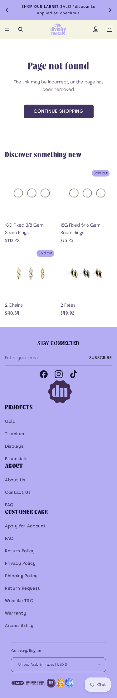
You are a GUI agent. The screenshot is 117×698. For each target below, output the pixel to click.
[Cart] (109, 29)
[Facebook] (44, 374)
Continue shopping (59, 111)
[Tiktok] (74, 374)
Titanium (14, 434)
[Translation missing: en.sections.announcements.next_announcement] (110, 10)
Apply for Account (25, 526)
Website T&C (19, 601)
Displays (14, 446)
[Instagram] (59, 374)
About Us (15, 480)
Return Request (22, 588)
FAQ (9, 505)
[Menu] (7, 29)
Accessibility (19, 626)
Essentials (16, 459)
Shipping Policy (21, 576)
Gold (10, 421)
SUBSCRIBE (100, 358)
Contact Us (18, 492)
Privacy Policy (20, 563)
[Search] (20, 29)
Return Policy (20, 551)
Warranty (15, 613)
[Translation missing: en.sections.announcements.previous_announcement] (7, 10)
